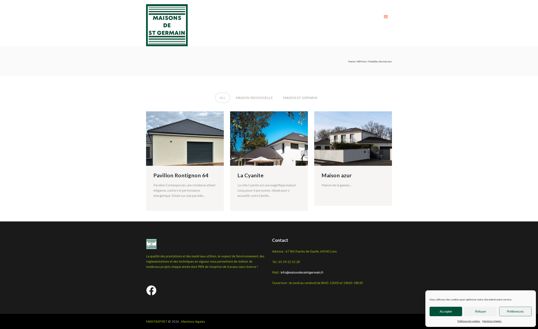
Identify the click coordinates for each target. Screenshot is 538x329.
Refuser (480, 311)
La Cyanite (250, 175)
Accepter (446, 311)
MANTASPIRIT (156, 321)
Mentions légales (492, 321)
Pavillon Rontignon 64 (181, 175)
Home (351, 61)
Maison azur (337, 175)
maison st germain (300, 96)
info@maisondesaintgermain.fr (302, 272)
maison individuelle (254, 96)
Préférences (515, 311)
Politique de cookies (469, 321)
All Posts (362, 61)
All (222, 96)
